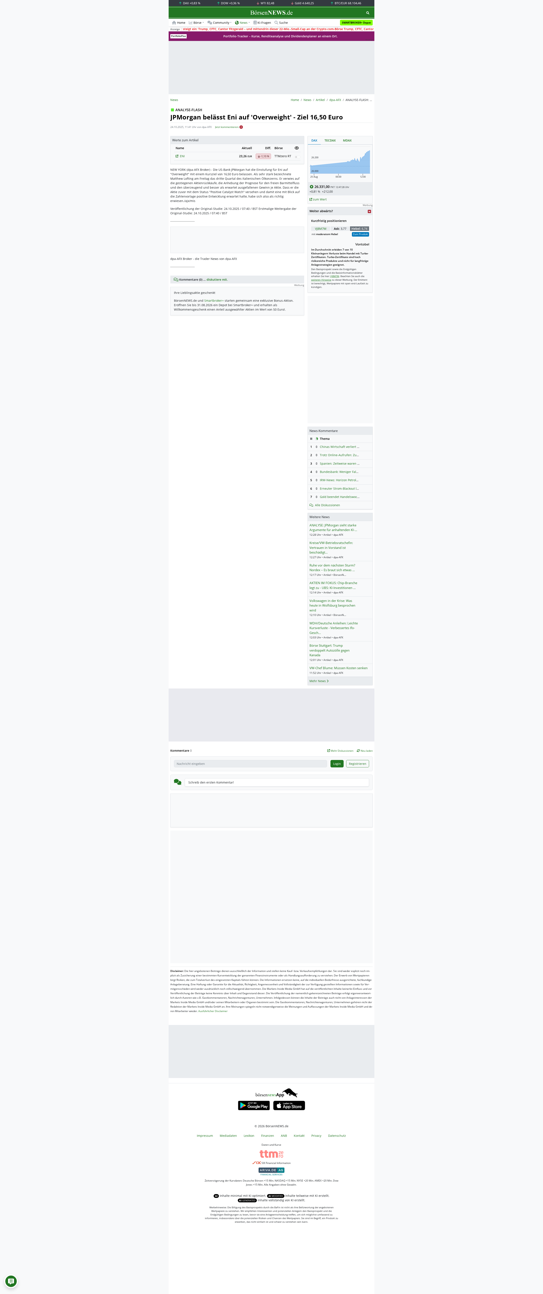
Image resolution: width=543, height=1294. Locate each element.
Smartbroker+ (214, 301)
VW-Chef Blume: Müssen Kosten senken (338, 668)
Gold (304, 3)
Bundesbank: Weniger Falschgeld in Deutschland (355, 472)
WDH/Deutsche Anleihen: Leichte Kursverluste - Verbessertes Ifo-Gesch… (333, 628)
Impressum (205, 1136)
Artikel (320, 100)
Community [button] (221, 23)
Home (181, 23)
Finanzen (267, 1136)
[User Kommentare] (11, 1281)
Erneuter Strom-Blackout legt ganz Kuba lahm (352, 488)
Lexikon (249, 1136)
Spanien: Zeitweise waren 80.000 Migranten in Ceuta (357, 463)
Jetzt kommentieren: (227, 127)
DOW (230, 3)
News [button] (244, 23)
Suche (283, 23)
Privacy (316, 1136)
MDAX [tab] (347, 140)
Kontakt (299, 1136)
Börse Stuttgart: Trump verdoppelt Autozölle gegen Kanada (329, 650)
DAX (191, 3)
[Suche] (368, 13)
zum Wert (319, 199)
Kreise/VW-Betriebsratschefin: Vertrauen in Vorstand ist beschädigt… (331, 547)
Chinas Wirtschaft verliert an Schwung (347, 447)
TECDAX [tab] (330, 140)
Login (337, 764)
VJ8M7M (320, 229)
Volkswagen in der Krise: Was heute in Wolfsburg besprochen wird (332, 605)
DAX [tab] (314, 140)
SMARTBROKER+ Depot (356, 22)
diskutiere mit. (217, 280)
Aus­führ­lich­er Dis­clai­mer (213, 1011)
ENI (182, 156)
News (307, 100)
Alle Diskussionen (327, 505)
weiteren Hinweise (321, 279)
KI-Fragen (264, 23)
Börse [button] (197, 23)
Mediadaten (228, 1136)
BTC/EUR (347, 3)
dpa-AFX (335, 100)
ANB (284, 1136)
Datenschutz (337, 1136)
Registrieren (357, 764)
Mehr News (318, 681)
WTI (267, 3)
